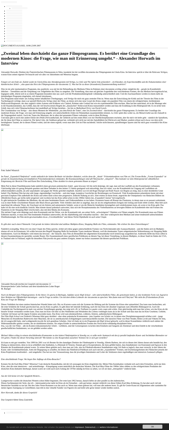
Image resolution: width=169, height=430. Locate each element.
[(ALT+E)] (14, 18)
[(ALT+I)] (14, 31)
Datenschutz (90, 427)
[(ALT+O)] (14, 36)
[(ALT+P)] (19, 8)
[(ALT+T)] (14, 38)
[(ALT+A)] (14, 13)
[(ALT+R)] (14, 6)
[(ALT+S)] (14, 33)
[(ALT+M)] (14, 21)
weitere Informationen (109, 427)
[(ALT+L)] (14, 16)
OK (152, 426)
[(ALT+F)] (14, 26)
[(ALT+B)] (14, 11)
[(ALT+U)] (14, 413)
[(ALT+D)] (14, 23)
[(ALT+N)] (14, 41)
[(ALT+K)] (14, 28)
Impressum (79, 427)
